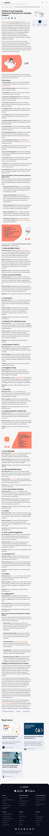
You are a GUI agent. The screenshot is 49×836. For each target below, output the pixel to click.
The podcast (14, 479)
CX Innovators (15, 300)
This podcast (15, 323)
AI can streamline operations (21, 641)
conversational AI (25, 141)
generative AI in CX (6, 85)
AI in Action (14, 391)
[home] (5, 2)
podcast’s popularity (23, 220)
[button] (43, 2)
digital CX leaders (20, 377)
